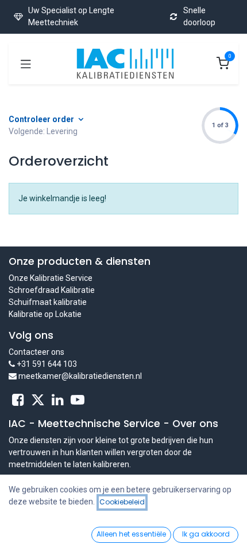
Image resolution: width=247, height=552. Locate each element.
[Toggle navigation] (26, 64)
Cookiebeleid (122, 502)
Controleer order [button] (42, 119)
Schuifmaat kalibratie (48, 302)
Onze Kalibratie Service (50, 278)
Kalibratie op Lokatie (45, 314)
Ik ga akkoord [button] (206, 534)
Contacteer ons (36, 352)
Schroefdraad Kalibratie (52, 290)
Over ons (195, 423)
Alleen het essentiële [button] (131, 534)
